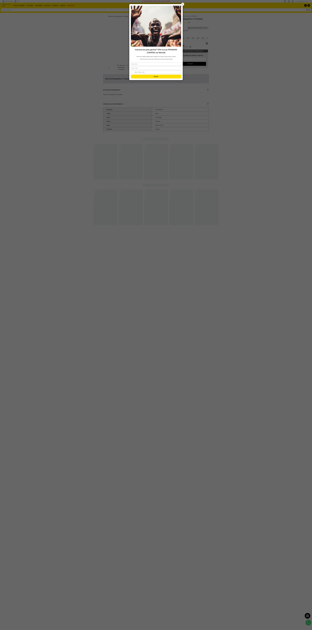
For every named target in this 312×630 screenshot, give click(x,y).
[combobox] (134, 72)
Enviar (156, 76)
